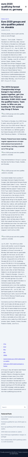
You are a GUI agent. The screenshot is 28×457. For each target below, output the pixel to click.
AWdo (5, 355)
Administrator (5, 30)
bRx (4, 352)
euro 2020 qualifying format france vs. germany (11, 6)
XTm (4, 344)
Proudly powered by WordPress (8, 452)
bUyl (4, 347)
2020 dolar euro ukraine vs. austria (11, 432)
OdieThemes (14, 453)
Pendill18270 (5, 19)
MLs (4, 349)
